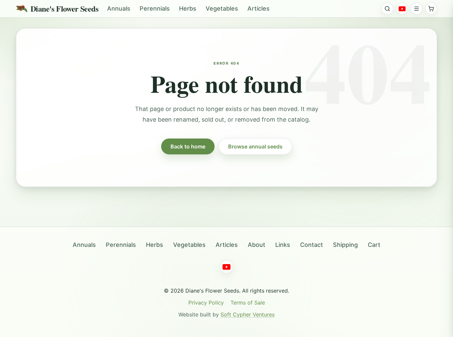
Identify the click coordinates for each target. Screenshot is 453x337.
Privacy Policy (206, 302)
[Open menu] (416, 9)
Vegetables (222, 8)
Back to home (187, 146)
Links (282, 244)
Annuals (118, 8)
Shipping (345, 244)
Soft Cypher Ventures (248, 314)
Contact (311, 244)
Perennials (155, 8)
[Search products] (387, 9)
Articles (258, 8)
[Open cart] (431, 9)
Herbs (187, 8)
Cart (374, 244)
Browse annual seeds (255, 146)
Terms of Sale (247, 302)
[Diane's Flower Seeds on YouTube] (402, 9)
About (256, 244)
